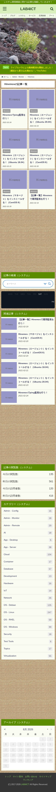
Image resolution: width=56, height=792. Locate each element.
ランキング (28, 780)
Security (27, 634)
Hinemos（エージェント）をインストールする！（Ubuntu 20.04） (41, 118)
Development (27, 576)
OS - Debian (27, 605)
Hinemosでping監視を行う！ (33, 392)
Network (27, 598)
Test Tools (27, 641)
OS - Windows (27, 627)
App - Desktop (27, 540)
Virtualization (27, 656)
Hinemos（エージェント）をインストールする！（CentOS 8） (41, 158)
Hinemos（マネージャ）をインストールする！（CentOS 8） (13, 199)
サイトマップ (45, 777)
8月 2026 (28, 729)
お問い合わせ (31, 777)
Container (27, 561)
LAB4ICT (25, 784)
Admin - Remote (27, 525)
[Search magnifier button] (49, 284)
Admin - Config (27, 511)
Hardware (27, 583)
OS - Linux (27, 612)
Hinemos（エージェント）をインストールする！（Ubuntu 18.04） (14, 158)
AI (27, 533)
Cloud (27, 554)
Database (27, 569)
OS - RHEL (27, 620)
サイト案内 (18, 777)
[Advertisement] (28, 241)
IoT (27, 590)
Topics (27, 648)
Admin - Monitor (27, 518)
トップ (8, 777)
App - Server (27, 547)
